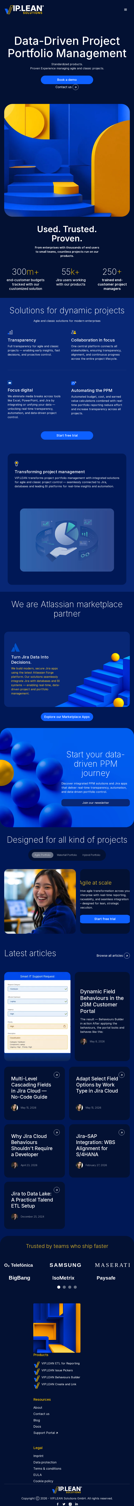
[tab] (42, 855)
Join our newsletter (95, 802)
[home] (24, 9)
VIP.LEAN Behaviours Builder (61, 1377)
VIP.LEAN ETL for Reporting (61, 1363)
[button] (125, 10)
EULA (37, 1475)
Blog (36, 1420)
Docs (37, 1426)
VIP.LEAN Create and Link (59, 1384)
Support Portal (45, 1433)
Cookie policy (43, 1481)
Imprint (38, 1456)
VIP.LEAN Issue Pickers (57, 1370)
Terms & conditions (47, 1468)
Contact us (41, 1414)
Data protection (45, 1462)
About (37, 1407)
